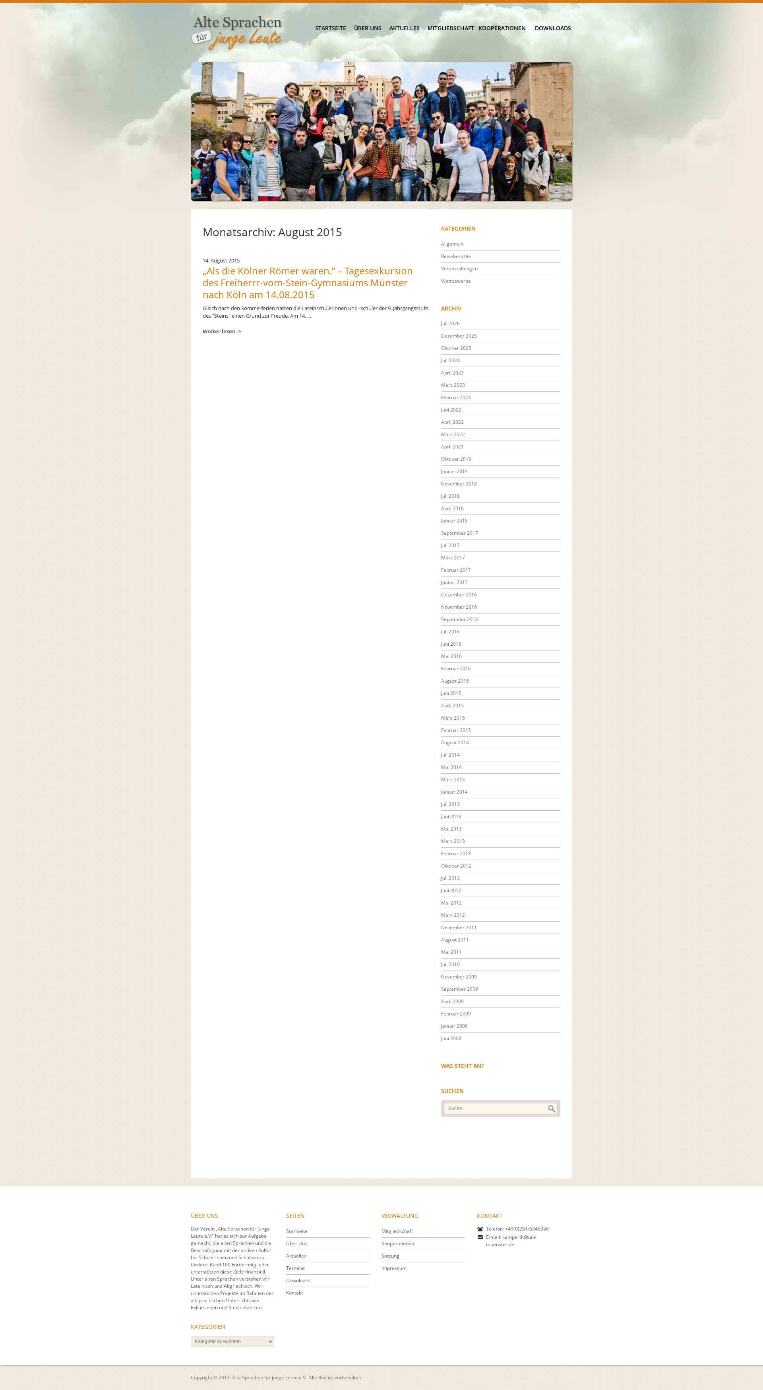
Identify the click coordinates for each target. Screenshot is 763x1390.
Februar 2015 (456, 730)
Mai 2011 (451, 952)
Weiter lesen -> (222, 331)
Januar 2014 (454, 791)
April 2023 (452, 372)
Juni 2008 (451, 1038)
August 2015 (455, 681)
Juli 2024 (450, 360)
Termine (295, 1268)
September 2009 (459, 989)
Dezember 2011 (459, 927)
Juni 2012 (451, 890)
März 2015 (453, 717)
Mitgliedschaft (451, 28)
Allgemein (452, 244)
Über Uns (368, 28)
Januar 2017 (454, 582)
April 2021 (452, 446)
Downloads (553, 28)
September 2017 (459, 533)
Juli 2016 (450, 631)
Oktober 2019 (456, 459)
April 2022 (452, 422)
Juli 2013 (450, 804)
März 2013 (453, 841)
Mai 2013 (451, 828)
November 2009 (459, 976)
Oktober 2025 (456, 348)
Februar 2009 (456, 1013)
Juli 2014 (450, 754)
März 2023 (453, 385)
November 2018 (459, 483)
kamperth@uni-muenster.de (511, 1241)
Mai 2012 (451, 902)
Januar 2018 (454, 520)
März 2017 (453, 557)
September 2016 (459, 619)
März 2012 (453, 915)
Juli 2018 (450, 496)
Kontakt (294, 1292)
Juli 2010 (450, 964)
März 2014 (453, 779)
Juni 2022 (451, 409)
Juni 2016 (451, 644)
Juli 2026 (450, 323)
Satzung (390, 1255)
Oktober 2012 (456, 865)
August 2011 (455, 939)
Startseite (330, 28)
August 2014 (455, 742)
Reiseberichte (456, 256)
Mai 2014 (451, 767)
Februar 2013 (456, 853)
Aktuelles (404, 28)
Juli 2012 (450, 878)
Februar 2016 (456, 668)
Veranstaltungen (459, 268)
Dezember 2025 (459, 335)
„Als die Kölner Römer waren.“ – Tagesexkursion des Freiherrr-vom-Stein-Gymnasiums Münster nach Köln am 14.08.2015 (308, 282)
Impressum (394, 1268)
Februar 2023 (456, 397)
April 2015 (452, 705)
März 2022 (453, 434)
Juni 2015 (451, 693)
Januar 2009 (454, 1026)
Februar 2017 (456, 570)
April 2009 (452, 1001)
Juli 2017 (450, 545)
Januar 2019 (454, 471)
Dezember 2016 (459, 594)
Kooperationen (501, 28)
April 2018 (452, 508)
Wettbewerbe (456, 281)
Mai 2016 (451, 656)
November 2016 (459, 607)
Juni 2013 (451, 816)
